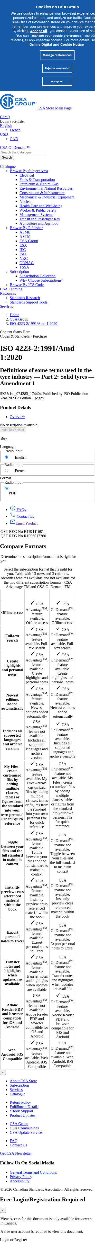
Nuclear (25, 201)
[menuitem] (57, 175)
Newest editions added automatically (12, 701)
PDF (12, 493)
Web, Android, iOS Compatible (12, 1054)
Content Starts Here (15, 332)
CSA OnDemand (62, 594)
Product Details (15, 407)
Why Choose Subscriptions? (41, 280)
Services (16, 1090)
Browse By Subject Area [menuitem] (29, 171)
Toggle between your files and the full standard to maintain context (12, 853)
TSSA (24, 267)
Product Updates (22, 1115)
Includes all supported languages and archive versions (12, 740)
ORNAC (26, 263)
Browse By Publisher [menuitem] (26, 228)
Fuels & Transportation (37, 180)
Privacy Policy (21, 1177)
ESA (23, 245)
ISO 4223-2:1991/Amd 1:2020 (33, 324)
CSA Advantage (36, 594)
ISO (22, 254)
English (21, 457)
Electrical (26, 175)
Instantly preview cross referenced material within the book (12, 898)
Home (14, 315)
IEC (22, 250)
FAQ (14, 1141)
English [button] (6, 126)
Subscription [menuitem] (19, 271)
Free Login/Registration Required (42, 1199)
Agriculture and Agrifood (38, 223)
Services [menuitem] (6, 306)
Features (12, 594)
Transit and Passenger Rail (39, 219)
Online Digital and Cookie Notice (56, 44)
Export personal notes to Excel (12, 936)
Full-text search (12, 638)
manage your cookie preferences (56, 35)
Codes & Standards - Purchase (23, 336)
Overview (17, 417)
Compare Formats (23, 546)
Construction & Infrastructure (42, 193)
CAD (14, 139)
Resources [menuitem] (8, 293)
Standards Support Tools (29, 302)
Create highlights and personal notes (12, 667)
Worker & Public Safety (37, 210)
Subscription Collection (37, 276)
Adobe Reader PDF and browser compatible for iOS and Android (12, 1016)
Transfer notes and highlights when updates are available (12, 973)
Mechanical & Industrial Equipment (46, 197)
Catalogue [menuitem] (8, 166)
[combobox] (22, 152)
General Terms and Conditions (33, 1172)
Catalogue (17, 1094)
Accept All (38, 30)
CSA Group (28, 241)
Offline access (12, 612)
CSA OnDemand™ (15, 147)
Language (7, 447)
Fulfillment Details (24, 1107)
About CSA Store (23, 1081)
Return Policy (20, 1102)
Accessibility (19, 1181)
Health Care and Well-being (40, 206)
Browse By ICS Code (27, 285)
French (15, 130)
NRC (23, 258)
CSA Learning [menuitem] (11, 289)
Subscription (19, 1085)
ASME (24, 232)
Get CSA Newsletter (16, 1153)
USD (4, 134)
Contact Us (18, 1145)
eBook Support (21, 1111)
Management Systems (36, 215)
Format (5, 478)
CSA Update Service (26, 1132)
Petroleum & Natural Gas (38, 184)
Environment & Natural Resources (46, 188)
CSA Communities (24, 1128)
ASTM (24, 236)
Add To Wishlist (13, 430)
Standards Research (25, 298)
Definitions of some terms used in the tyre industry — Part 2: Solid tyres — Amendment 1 (47, 376)
